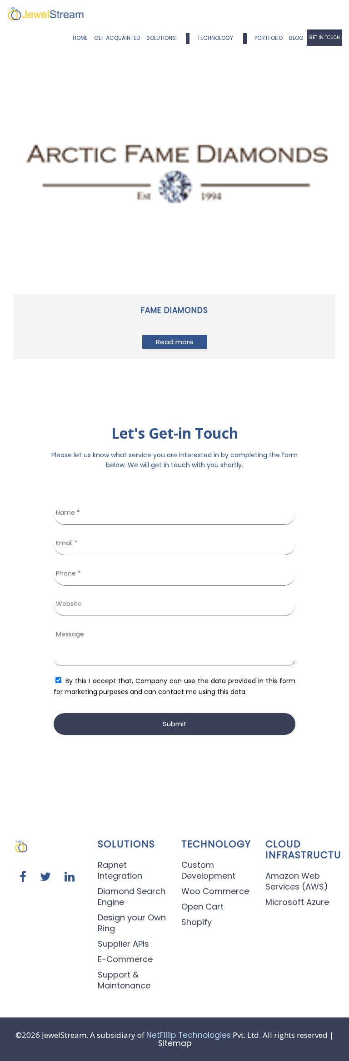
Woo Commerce (215, 891)
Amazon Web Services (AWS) (296, 881)
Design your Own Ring (132, 923)
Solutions (161, 38)
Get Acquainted (117, 38)
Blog (296, 38)
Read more (175, 342)
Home (80, 38)
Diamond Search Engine (131, 896)
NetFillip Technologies (188, 1035)
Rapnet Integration (120, 870)
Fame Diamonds (174, 310)
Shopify (196, 922)
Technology (215, 38)
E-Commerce (125, 959)
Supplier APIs (123, 943)
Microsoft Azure (297, 902)
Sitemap (174, 1043)
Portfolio (268, 38)
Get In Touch (324, 37)
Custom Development (208, 870)
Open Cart (202, 906)
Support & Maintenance (124, 980)
